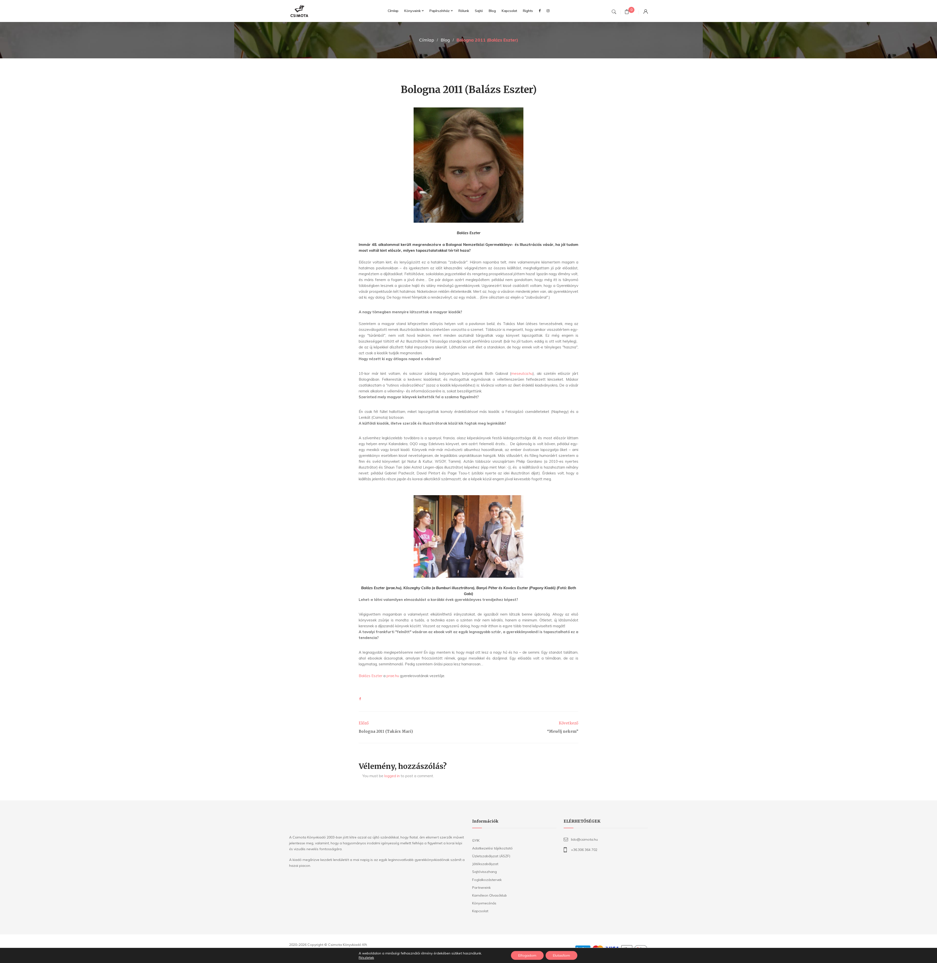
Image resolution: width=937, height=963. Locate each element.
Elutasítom (561, 955)
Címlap (426, 40)
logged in (392, 776)
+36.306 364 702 (584, 850)
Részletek (366, 957)
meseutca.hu (522, 373)
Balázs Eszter (370, 675)
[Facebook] (360, 699)
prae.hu (393, 675)
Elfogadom (527, 955)
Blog (445, 40)
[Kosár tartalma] (626, 12)
